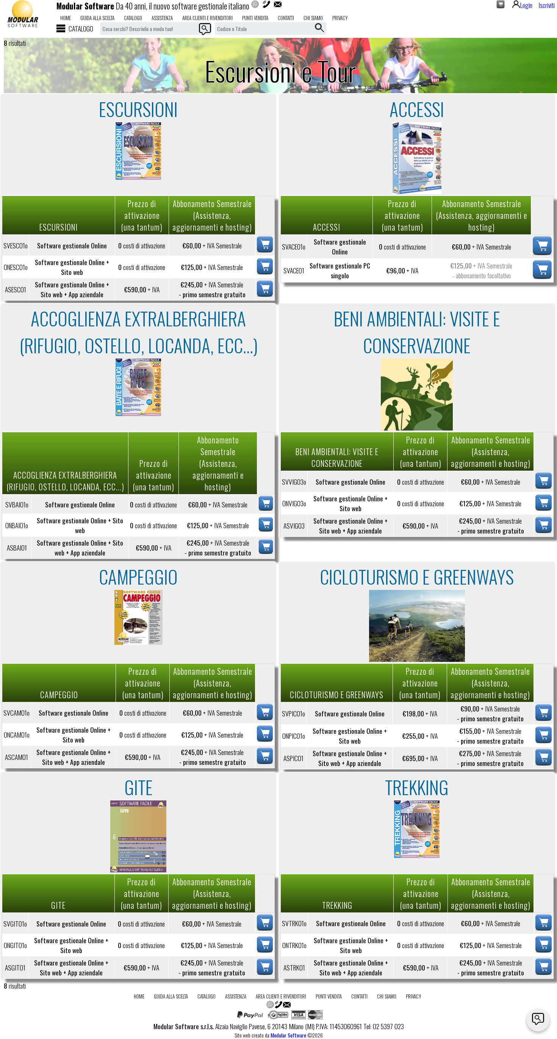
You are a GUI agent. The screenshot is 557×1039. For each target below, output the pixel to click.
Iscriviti (546, 5)
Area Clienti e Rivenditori (207, 18)
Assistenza (162, 18)
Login (526, 5)
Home (65, 18)
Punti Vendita (255, 18)
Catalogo (133, 18)
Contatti (286, 18)
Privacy (340, 18)
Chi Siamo (313, 18)
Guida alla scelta (97, 18)
